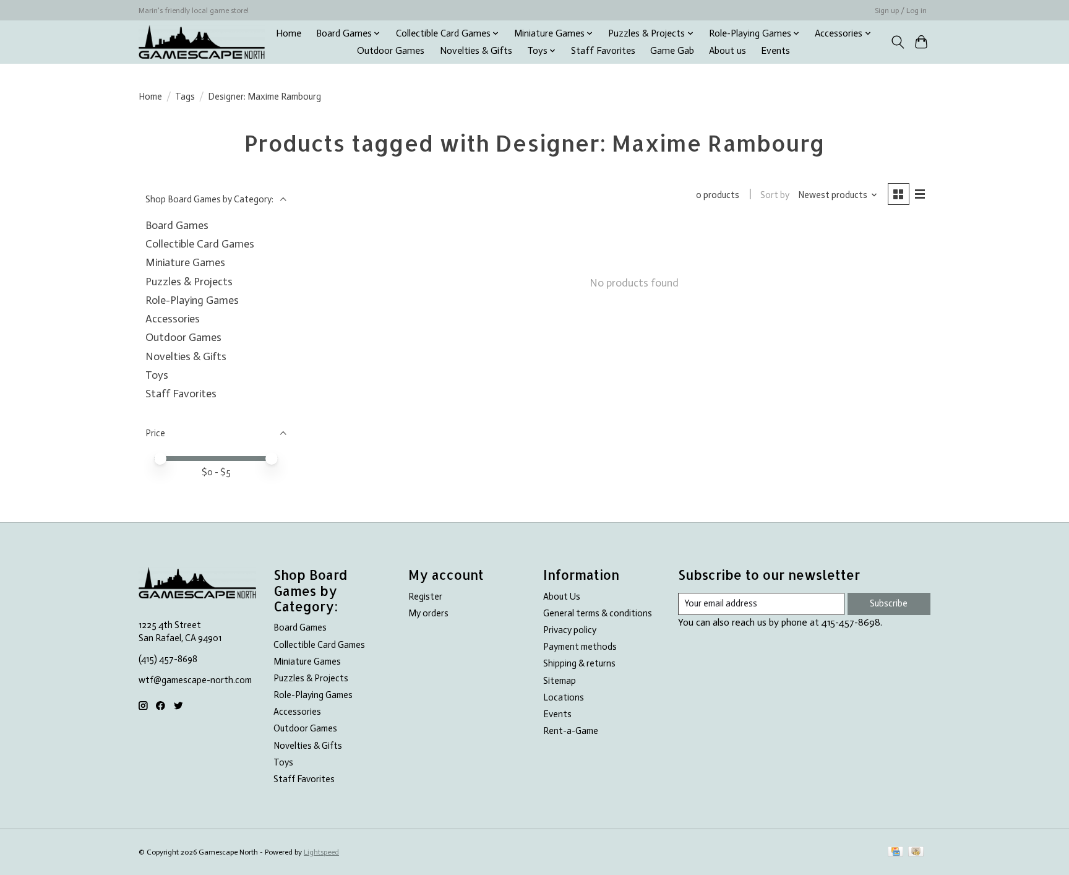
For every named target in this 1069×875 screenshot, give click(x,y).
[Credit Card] (895, 852)
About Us (561, 596)
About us (727, 50)
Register (425, 596)
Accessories (172, 318)
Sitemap (559, 680)
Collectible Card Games (199, 244)
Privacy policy (569, 630)
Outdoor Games (390, 50)
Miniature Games (185, 262)
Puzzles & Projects (189, 281)
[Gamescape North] (202, 42)
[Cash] (916, 852)
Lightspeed (321, 852)
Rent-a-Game (570, 730)
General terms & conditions (597, 613)
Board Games (176, 225)
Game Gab (672, 50)
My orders (428, 613)
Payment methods (580, 646)
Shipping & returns (579, 663)
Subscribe (889, 603)
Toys (156, 375)
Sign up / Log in (901, 10)
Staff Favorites (603, 50)
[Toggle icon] (897, 42)
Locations (563, 697)
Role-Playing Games (192, 300)
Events (775, 50)
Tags (185, 96)
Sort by (774, 194)
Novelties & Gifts (476, 50)
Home (288, 33)
